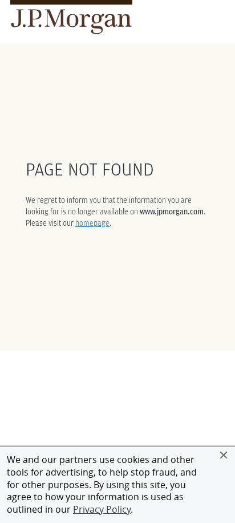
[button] (223, 455)
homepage (92, 222)
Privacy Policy (102, 509)
